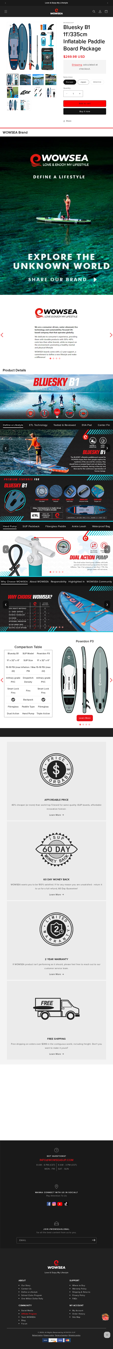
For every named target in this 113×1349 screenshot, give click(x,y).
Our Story (25, 1285)
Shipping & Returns (81, 1292)
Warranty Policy (79, 1288)
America (98, 82)
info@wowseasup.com (56, 1160)
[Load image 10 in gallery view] (25, 105)
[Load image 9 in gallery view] (12, 105)
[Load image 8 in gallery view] (51, 92)
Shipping (77, 64)
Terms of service (61, 1335)
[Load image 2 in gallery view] (25, 79)
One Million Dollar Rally (32, 1298)
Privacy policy (49, 1335)
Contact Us (26, 1288)
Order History (78, 1313)
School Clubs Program (31, 1295)
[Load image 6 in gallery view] (25, 92)
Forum (24, 1323)
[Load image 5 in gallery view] (12, 92)
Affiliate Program (29, 1313)
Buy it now (85, 111)
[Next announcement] (108, 3)
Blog (23, 1320)
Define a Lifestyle (29, 1292)
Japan (83, 82)
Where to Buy (78, 1285)
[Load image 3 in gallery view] (38, 79)
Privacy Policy (78, 1295)
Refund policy (37, 1335)
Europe (69, 82)
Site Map (76, 1317)
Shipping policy (74, 1335)
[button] (6, 11)
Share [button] (69, 121)
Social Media (27, 1310)
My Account (77, 1310)
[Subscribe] (94, 1240)
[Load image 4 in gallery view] (51, 79)
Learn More (85, 718)
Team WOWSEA (28, 1317)
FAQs (74, 1298)
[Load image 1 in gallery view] (12, 79)
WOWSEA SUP (69, 1332)
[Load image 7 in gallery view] (38, 92)
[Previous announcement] (5, 3)
